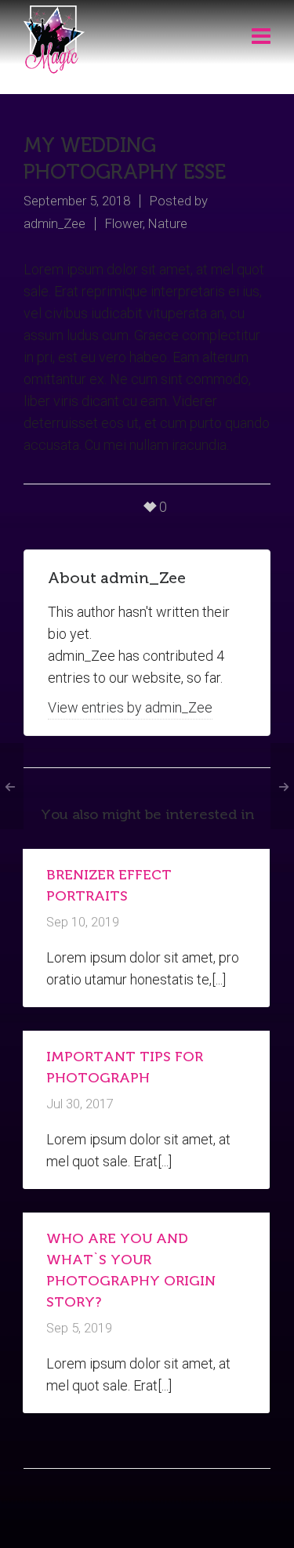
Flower (124, 223)
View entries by (130, 707)
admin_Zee (54, 223)
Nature (167, 223)
